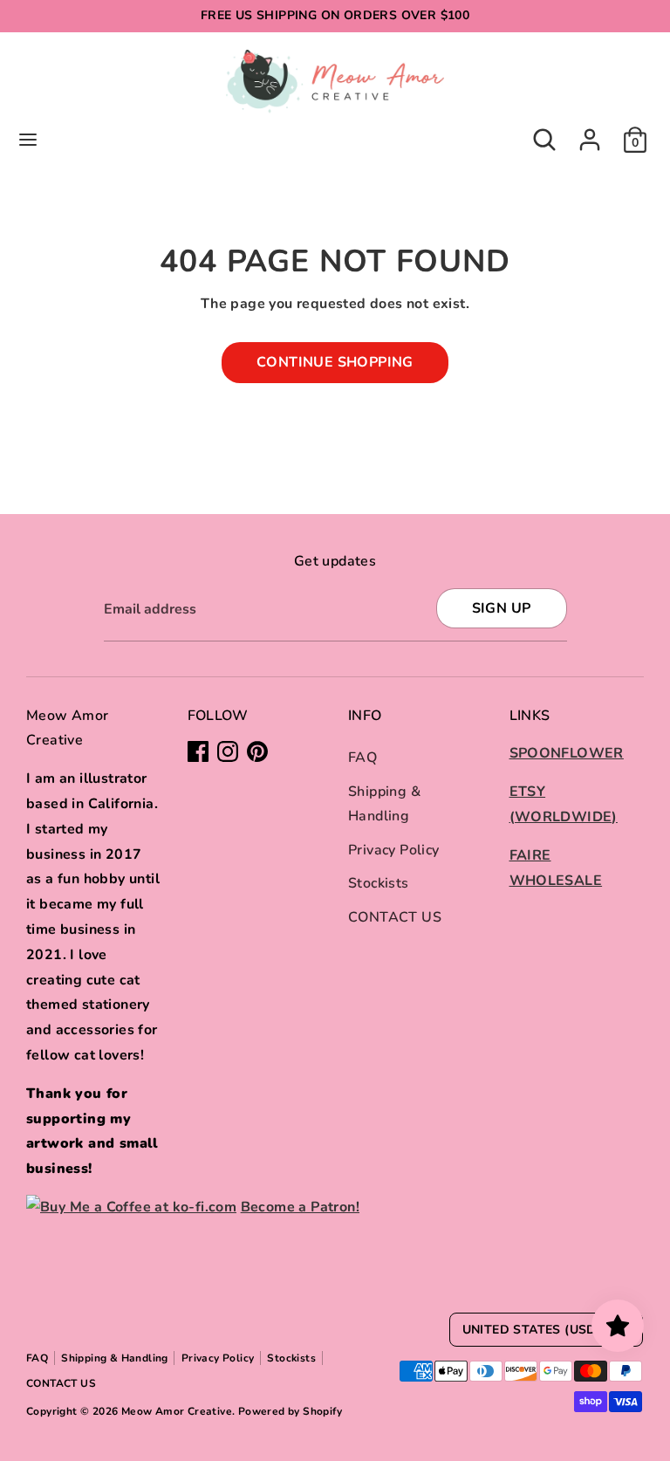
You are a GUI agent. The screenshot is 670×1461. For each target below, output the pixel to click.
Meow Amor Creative (176, 1411)
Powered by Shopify (290, 1411)
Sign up (501, 608)
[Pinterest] (257, 751)
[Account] (589, 134)
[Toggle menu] (27, 139)
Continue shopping (335, 362)
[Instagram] (227, 751)
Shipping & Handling (114, 1358)
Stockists (378, 883)
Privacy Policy (394, 850)
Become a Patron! (300, 1207)
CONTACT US (394, 917)
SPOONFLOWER (566, 753)
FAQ (362, 757)
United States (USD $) (537, 1329)
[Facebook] (198, 751)
